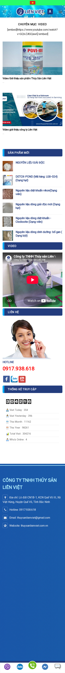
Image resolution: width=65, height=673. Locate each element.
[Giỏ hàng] (60, 11)
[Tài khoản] (50, 11)
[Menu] (5, 11)
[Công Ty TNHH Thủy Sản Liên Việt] (30, 11)
